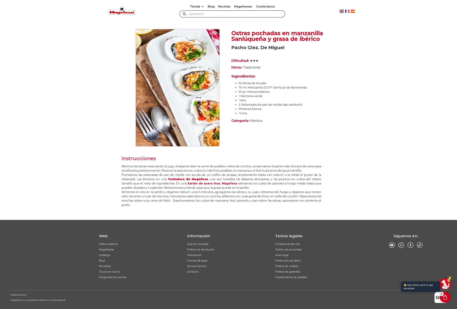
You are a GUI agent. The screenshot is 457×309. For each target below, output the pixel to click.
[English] (342, 11)
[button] (197, 7)
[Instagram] (401, 245)
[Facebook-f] (410, 245)
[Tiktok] (420, 245)
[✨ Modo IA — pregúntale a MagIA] (445, 283)
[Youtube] (392, 245)
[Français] (347, 11)
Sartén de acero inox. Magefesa (212, 183)
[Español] (353, 11)
